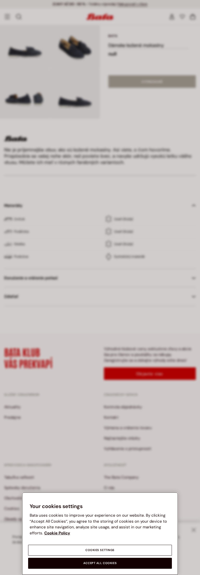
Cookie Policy (57, 533)
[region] (100, 533)
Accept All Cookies (100, 563)
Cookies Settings (100, 550)
